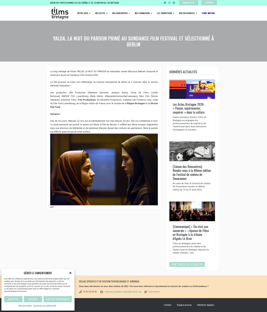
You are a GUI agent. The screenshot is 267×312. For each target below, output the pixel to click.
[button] (70, 273)
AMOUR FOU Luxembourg (75, 96)
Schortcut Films (68, 99)
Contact (167, 305)
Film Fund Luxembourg (64, 103)
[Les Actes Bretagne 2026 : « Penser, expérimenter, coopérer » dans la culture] (192, 107)
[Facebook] (165, 3)
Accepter (13, 299)
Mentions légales (25, 306)
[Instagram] (169, 3)
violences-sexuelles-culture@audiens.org (123, 292)
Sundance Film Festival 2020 (84, 75)
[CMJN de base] (60, 13)
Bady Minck (97, 96)
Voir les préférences (58, 299)
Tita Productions (87, 99)
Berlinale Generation (60, 85)
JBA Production (77, 92)
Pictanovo (141, 99)
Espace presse (184, 305)
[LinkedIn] (174, 3)
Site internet (154, 292)
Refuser (33, 299)
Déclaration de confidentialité (44, 306)
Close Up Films (140, 92)
